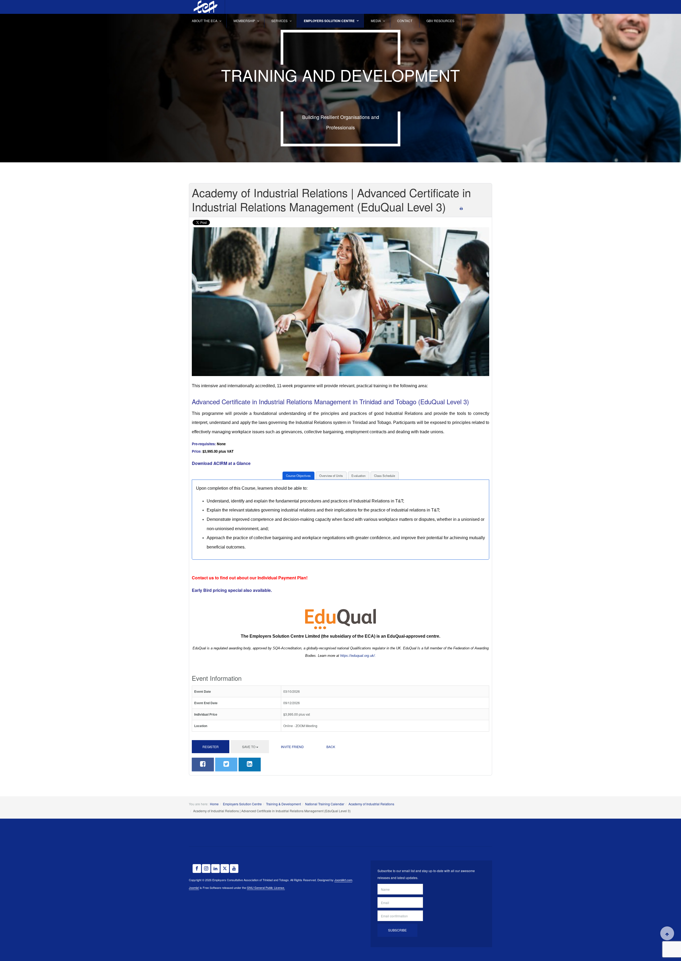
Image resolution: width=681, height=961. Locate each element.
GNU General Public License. (266, 887)
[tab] (298, 476)
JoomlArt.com (343, 880)
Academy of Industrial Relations (371, 804)
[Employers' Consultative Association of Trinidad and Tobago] (205, 7)
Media (376, 20)
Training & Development (283, 804)
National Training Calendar (324, 804)
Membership (245, 20)
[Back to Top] (667, 933)
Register (210, 746)
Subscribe (397, 930)
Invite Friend (292, 746)
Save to (248, 746)
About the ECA (205, 20)
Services (279, 20)
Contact (404, 20)
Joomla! (194, 887)
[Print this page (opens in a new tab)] (461, 208)
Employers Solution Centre (329, 20)
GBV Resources (440, 20)
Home (214, 804)
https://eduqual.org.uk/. (358, 656)
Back (330, 746)
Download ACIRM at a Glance (221, 463)
